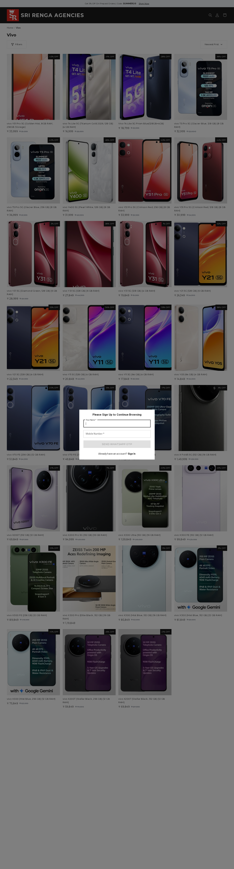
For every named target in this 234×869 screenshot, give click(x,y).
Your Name (91, 420)
